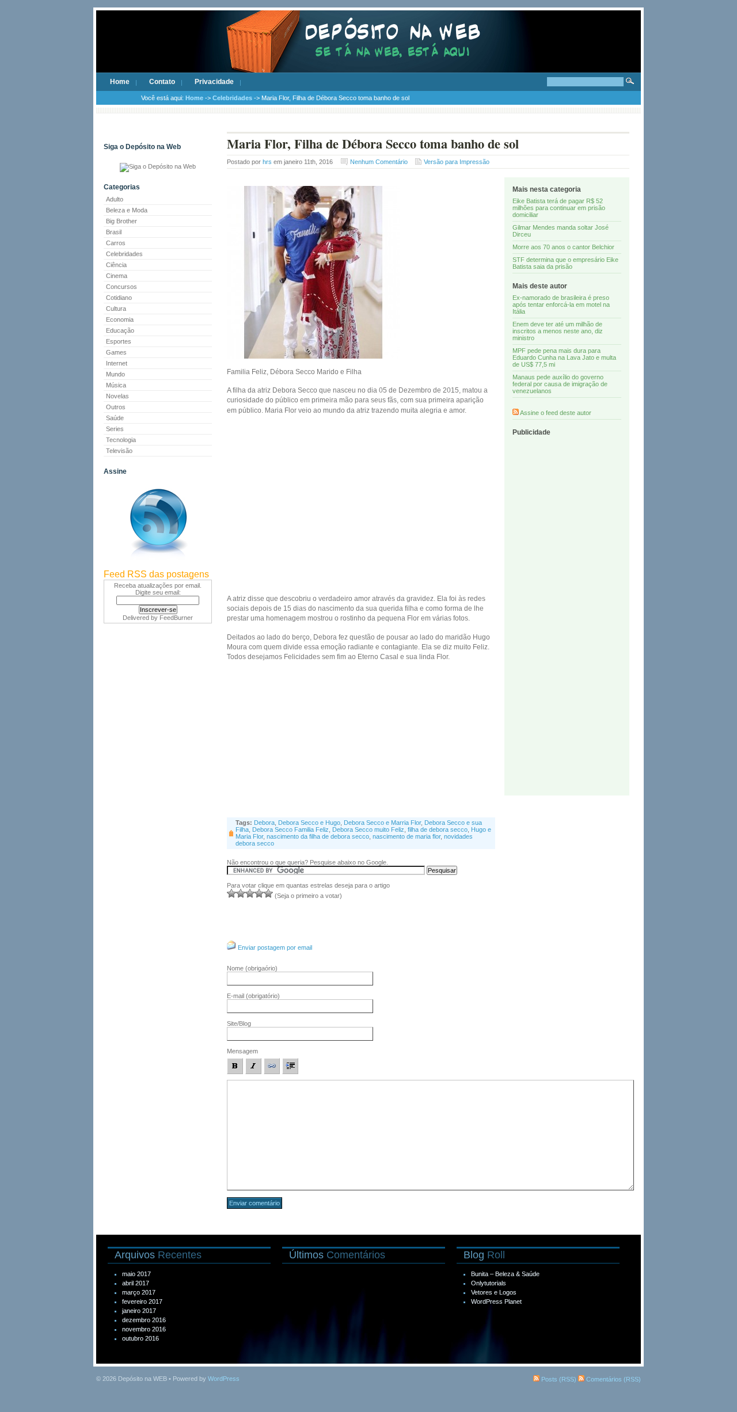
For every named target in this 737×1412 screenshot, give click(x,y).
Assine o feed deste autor (555, 412)
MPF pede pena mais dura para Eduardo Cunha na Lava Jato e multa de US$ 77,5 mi (564, 357)
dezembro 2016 (144, 1319)
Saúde (115, 417)
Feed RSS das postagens (156, 574)
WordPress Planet (496, 1301)
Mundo (115, 374)
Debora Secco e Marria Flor (382, 822)
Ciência (116, 264)
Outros (116, 407)
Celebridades (232, 97)
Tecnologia (121, 439)
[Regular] (240, 893)
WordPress (224, 1378)
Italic (253, 1066)
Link (272, 1066)
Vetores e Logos (493, 1292)
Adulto (114, 199)
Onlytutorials (488, 1283)
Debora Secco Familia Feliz (290, 829)
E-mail (253, 995)
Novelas (117, 396)
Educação (120, 330)
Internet (116, 363)
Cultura (116, 308)
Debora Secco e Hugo (309, 822)
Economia (120, 319)
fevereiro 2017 (142, 1301)
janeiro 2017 (139, 1310)
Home (120, 82)
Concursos (121, 286)
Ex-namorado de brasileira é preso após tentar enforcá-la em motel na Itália (561, 304)
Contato (162, 82)
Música (116, 385)
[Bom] (249, 893)
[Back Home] (368, 51)
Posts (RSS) (558, 1379)
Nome (252, 968)
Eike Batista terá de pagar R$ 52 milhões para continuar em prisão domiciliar (558, 207)
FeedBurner (176, 617)
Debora (264, 822)
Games (116, 352)
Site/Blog (239, 1023)
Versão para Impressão (456, 161)
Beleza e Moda (126, 210)
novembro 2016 (144, 1329)
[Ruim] (231, 893)
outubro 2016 (140, 1338)
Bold (235, 1066)
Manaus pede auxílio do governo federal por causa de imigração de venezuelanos (559, 384)
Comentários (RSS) (612, 1379)
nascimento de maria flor (406, 836)
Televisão (119, 450)
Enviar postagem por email (275, 947)
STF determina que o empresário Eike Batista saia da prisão (565, 263)
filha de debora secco (438, 829)
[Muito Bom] (259, 893)
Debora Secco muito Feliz (368, 829)
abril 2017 (135, 1283)
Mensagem (242, 1051)
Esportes (118, 341)
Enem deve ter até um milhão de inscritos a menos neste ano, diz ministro (557, 331)
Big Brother (121, 221)
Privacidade (214, 82)
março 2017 (138, 1292)
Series (115, 428)
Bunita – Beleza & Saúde (505, 1273)
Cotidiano (119, 297)
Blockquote (290, 1066)
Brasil (113, 232)
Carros (116, 242)
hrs (267, 161)
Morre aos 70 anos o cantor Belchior (563, 246)
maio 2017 (136, 1273)
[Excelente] (268, 893)
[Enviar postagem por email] (231, 947)
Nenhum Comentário (379, 161)
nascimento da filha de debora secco (318, 836)
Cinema (116, 275)
